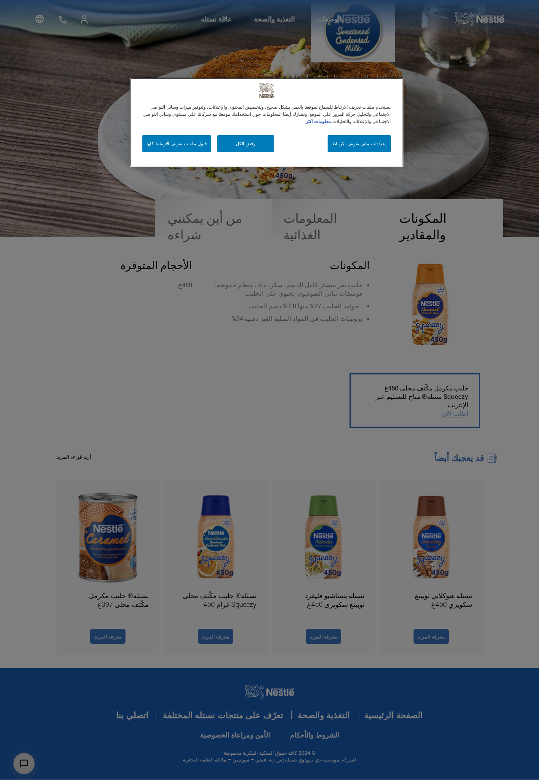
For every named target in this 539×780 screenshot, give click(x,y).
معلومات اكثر (318, 121)
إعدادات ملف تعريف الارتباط (359, 143)
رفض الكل (246, 143)
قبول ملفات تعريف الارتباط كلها (177, 143)
